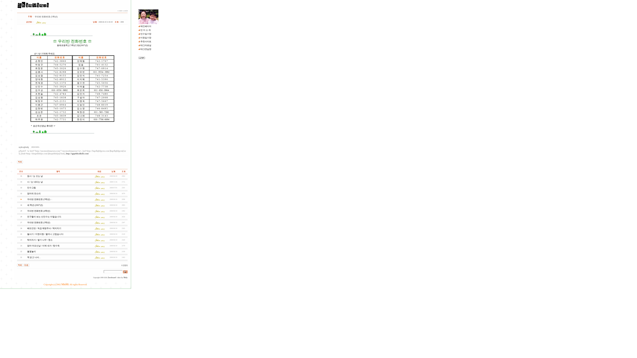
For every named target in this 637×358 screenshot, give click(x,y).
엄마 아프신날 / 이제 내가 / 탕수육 (43, 245)
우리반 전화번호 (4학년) (38, 211)
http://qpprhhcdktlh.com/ (77, 153)
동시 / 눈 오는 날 (35, 176)
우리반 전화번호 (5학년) (38, 199)
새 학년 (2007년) (35, 205)
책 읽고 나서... (33, 257)
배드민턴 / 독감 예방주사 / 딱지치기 (44, 228)
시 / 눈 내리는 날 (35, 182)
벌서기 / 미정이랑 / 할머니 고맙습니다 (45, 234)
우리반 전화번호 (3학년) (38, 222)
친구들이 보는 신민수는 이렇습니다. (44, 216)
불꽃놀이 (31, 251)
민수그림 (31, 187)
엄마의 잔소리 (34, 193)
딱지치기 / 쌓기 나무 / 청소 (40, 240)
